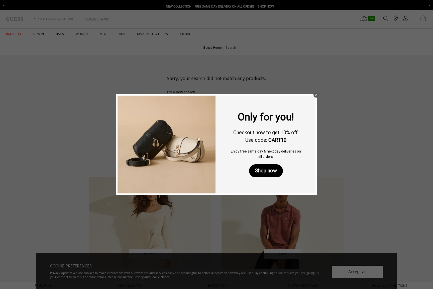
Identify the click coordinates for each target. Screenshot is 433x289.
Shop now (266, 171)
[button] (316, 95)
